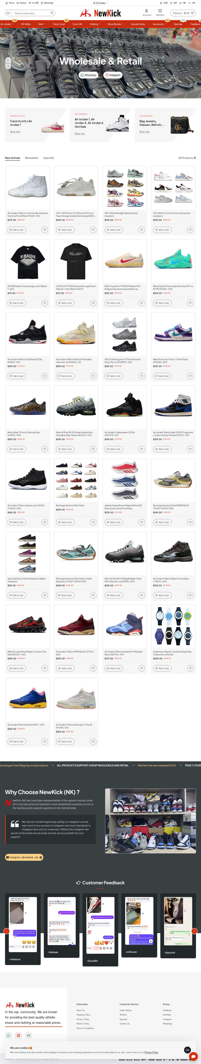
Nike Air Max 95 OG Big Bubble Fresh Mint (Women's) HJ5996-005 (123, 580)
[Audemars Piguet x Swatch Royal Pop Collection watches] (173, 626)
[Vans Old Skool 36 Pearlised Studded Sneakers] (27, 553)
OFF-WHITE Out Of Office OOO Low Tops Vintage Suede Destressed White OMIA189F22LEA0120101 (76, 214)
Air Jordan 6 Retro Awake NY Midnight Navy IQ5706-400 (124, 653)
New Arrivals (12, 157)
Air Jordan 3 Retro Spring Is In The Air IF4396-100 (74, 726)
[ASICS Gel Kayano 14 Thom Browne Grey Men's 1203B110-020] (124, 334)
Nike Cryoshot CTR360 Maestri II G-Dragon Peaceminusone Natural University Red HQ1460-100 (123, 287)
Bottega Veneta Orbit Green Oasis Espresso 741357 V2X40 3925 (74, 580)
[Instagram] (18, 1035)
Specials (48, 157)
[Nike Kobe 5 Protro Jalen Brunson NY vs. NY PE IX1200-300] (173, 261)
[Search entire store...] (52, 13)
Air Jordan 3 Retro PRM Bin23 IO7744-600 (75, 653)
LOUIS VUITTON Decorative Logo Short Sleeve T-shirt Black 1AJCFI (76, 287)
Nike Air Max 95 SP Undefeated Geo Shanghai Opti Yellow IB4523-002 (74, 434)
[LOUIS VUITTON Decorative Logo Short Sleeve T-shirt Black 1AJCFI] (76, 261)
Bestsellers (31, 157)
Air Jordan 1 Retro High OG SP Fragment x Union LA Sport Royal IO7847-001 (173, 434)
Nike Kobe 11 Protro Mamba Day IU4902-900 (24, 434)
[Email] (28, 1035)
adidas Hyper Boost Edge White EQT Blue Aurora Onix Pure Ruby (123, 507)
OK (187, 1050)
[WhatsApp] (8, 1035)
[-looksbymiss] (139, 918)
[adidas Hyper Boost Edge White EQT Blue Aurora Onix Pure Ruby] (124, 480)
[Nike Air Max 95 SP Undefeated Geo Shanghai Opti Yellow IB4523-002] (76, 407)
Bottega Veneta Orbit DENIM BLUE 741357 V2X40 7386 (171, 507)
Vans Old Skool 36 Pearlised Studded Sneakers (26, 580)
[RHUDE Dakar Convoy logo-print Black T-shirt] (27, 261)
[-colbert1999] (62, 923)
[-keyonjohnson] (23, 922)
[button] (8, 66)
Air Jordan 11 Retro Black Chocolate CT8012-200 (171, 580)
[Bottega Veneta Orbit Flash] (76, 480)
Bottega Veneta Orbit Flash (70, 505)
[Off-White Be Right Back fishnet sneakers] (124, 188)
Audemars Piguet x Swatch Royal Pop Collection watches (172, 653)
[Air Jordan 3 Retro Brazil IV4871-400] (27, 699)
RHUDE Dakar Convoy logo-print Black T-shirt (27, 287)
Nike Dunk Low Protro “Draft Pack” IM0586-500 (171, 360)
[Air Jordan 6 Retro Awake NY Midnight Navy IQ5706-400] (124, 626)
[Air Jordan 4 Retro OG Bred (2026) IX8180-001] (27, 334)
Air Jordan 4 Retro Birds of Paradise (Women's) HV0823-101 (74, 360)
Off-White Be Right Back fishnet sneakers (121, 214)
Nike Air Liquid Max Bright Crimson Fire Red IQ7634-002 (27, 653)
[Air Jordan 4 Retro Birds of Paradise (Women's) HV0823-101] (76, 334)
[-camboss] (178, 921)
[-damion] (100, 916)
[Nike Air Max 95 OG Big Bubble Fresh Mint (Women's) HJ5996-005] (124, 553)
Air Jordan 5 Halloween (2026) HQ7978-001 (120, 434)
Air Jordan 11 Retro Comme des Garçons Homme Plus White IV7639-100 (28, 214)
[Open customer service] (193, 1056)
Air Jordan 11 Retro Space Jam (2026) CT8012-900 (26, 507)
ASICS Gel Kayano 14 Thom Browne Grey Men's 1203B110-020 (123, 360)
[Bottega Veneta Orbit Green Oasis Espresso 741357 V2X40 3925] (76, 553)
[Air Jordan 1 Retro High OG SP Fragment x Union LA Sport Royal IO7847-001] (173, 407)
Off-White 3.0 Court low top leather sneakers (171, 214)
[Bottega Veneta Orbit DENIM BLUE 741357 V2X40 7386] (173, 480)
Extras (166, 1004)
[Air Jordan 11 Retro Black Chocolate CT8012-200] (173, 553)
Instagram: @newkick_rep (23, 857)
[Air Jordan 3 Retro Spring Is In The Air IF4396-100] (76, 699)
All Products (185, 157)
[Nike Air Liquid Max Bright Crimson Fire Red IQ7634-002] (27, 626)
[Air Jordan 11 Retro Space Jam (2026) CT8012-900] (27, 480)
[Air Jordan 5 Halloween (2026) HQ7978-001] (124, 407)
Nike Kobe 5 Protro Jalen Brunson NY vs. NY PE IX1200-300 (173, 287)
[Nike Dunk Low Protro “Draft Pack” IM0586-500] (173, 334)
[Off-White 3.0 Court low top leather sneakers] (173, 188)
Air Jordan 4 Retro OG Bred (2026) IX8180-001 (25, 360)
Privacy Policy (151, 1052)
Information (82, 1004)
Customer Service (129, 1004)
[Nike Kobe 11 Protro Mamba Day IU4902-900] (27, 407)
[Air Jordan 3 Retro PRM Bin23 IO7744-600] (76, 626)
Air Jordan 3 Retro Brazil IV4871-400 (26, 724)
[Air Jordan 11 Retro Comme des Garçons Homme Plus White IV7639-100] (27, 188)
